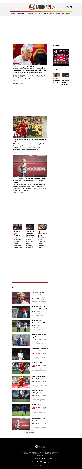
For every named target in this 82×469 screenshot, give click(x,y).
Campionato (16, 64)
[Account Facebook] (37, 462)
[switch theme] (68, 7)
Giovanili (34, 339)
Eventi (52, 14)
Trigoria (21, 14)
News (13, 14)
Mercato (30, 14)
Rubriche (69, 14)
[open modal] (71, 7)
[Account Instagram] (41, 462)
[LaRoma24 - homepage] (41, 7)
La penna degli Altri (36, 354)
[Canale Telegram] (49, 462)
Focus (45, 14)
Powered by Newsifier (41, 465)
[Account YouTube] (45, 462)
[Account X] (33, 462)
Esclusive (38, 14)
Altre (14, 137)
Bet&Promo (60, 14)
